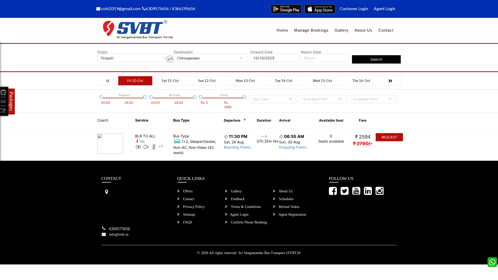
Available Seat (331, 120)
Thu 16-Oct (361, 81)
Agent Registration (292, 214)
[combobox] (274, 99)
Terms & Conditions (245, 207)
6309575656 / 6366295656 (170, 8)
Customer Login (354, 8)
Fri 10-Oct (135, 81)
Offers (187, 191)
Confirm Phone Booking (248, 222)
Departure (232, 120)
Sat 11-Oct (170, 81)
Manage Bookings (311, 30)
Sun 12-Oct (207, 81)
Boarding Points (237, 147)
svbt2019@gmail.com (120, 8)
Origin (102, 52)
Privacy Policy (193, 207)
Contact (385, 30)
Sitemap (188, 214)
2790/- (362, 143)
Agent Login (384, 8)
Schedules (285, 199)
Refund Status (288, 207)
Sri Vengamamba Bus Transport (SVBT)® (269, 253)
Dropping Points (292, 147)
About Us (363, 30)
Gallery (342, 30)
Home (282, 30)
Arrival (284, 120)
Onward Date (261, 52)
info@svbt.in (118, 234)
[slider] (101, 96)
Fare (362, 120)
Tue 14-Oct (283, 81)
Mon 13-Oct (245, 81)
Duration (264, 120)
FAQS (187, 222)
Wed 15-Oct (322, 81)
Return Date (311, 52)
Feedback (237, 199)
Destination (183, 52)
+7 (160, 146)
